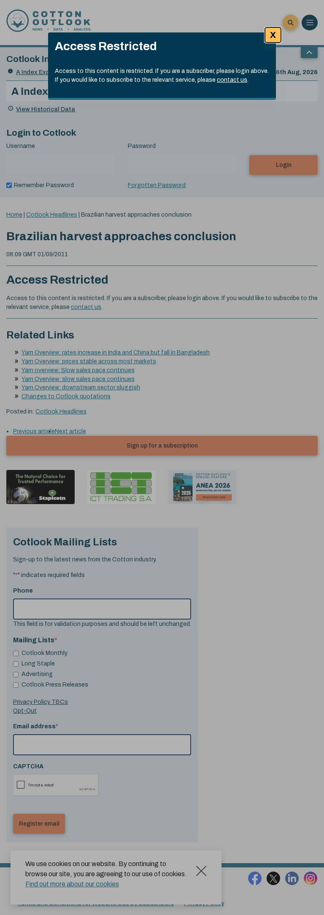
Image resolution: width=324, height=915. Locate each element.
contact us (232, 80)
